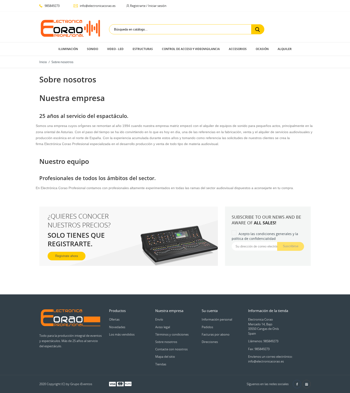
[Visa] (112, 383)
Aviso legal (162, 327)
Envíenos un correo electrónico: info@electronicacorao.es (270, 358)
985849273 (52, 6)
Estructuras (143, 49)
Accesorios (238, 49)
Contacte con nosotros (171, 349)
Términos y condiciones (172, 334)
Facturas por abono (216, 334)
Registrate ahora (66, 256)
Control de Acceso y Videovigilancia (191, 49)
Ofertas (114, 319)
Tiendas (160, 364)
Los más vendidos (122, 334)
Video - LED (115, 49)
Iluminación (68, 49)
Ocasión (262, 49)
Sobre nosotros (166, 342)
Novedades (117, 327)
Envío (159, 319)
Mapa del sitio (165, 356)
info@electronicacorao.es (97, 6)
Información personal (217, 319)
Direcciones (210, 342)
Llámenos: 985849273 (263, 341)
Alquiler (285, 49)
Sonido (92, 49)
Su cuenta (210, 310)
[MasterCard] (120, 383)
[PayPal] (128, 383)
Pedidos (207, 327)
